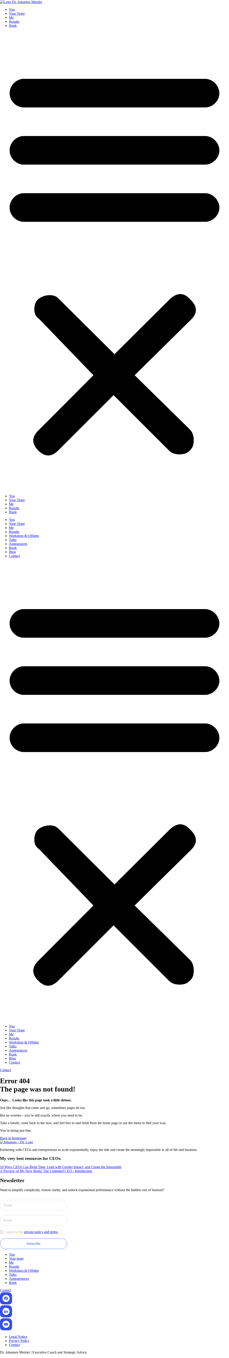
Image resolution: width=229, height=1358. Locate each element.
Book (13, 25)
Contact (14, 556)
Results (14, 21)
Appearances (18, 544)
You (12, 9)
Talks (13, 540)
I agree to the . (32, 1232)
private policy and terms (41, 1232)
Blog (12, 552)
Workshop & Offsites (24, 536)
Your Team (17, 13)
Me (11, 17)
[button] (114, 260)
